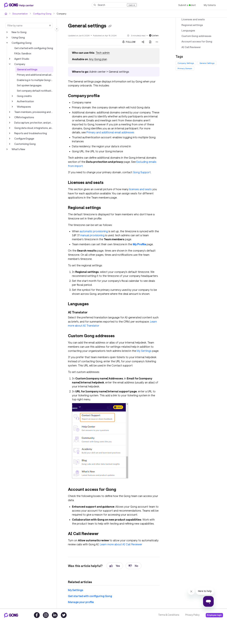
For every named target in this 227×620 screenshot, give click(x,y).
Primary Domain (185, 68)
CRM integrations (23, 117)
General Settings (207, 63)
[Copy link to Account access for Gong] (121, 489)
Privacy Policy (192, 615)
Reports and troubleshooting (29, 133)
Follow (130, 41)
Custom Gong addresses (195, 36)
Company (19, 64)
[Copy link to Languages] (95, 303)
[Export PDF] (150, 41)
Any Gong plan (97, 59)
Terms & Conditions (168, 615)
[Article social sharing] (143, 41)
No (133, 564)
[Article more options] (157, 41)
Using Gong (18, 37)
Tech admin (102, 52)
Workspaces (24, 106)
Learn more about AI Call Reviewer (119, 543)
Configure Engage (24, 138)
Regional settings (190, 25)
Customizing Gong (24, 143)
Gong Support (136, 172)
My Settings (140, 350)
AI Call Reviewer (190, 47)
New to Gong (19, 32)
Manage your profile (79, 601)
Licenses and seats (192, 19)
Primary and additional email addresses (35, 74)
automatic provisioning (93, 230)
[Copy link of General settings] (111, 26)
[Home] (19, 4)
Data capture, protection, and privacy (33, 122)
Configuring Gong (40, 13)
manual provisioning (91, 234)
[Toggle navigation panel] (57, 29)
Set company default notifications (35, 90)
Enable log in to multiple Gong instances (35, 79)
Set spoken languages (29, 85)
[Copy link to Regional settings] (106, 207)
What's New (18, 149)
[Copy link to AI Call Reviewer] (104, 533)
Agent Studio (21, 58)
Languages (187, 30)
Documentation (19, 13)
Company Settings (186, 63)
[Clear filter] (50, 25)
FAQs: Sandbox (23, 53)
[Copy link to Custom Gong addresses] (120, 335)
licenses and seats (137, 188)
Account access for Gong (195, 41)
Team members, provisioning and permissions (33, 111)
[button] (115, 5)
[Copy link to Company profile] (105, 96)
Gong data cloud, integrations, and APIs (33, 127)
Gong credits (24, 95)
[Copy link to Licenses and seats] (109, 182)
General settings (26, 69)
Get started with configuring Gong (32, 48)
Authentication (24, 101)
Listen (156, 35)
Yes (115, 564)
